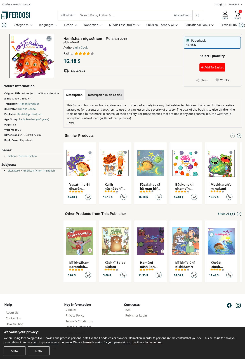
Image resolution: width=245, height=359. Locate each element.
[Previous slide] (4, 25)
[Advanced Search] (197, 15)
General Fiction (28, 156)
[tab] (74, 94)
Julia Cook (81, 47)
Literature (14, 170)
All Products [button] (67, 15)
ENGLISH (234, 4)
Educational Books (197, 25)
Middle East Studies (122, 25)
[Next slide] (241, 25)
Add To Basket (214, 67)
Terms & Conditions (79, 321)
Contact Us (13, 318)
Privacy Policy (75, 315)
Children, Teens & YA (160, 25)
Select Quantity (212, 56)
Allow (14, 350)
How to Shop (15, 324)
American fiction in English (39, 170)
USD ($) (219, 4)
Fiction (68, 25)
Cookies (71, 310)
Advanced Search (182, 15)
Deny (38, 350)
